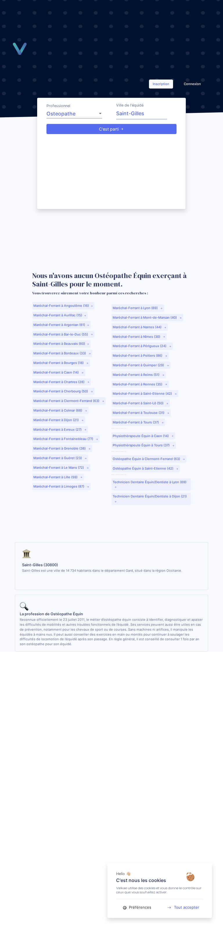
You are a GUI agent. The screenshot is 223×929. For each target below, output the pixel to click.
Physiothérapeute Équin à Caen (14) (141, 436)
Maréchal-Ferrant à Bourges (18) (58, 363)
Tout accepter (186, 907)
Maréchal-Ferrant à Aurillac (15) (57, 315)
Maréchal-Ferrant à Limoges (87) (59, 486)
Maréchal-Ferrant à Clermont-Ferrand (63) (66, 401)
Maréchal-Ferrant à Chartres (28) (59, 382)
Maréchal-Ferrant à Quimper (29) (139, 365)
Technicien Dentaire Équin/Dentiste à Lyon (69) (149, 482)
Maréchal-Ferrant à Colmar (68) (58, 410)
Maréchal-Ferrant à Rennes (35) (138, 384)
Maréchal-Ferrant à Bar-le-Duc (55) (61, 334)
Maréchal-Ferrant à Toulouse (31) (139, 413)
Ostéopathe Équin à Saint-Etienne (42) (143, 468)
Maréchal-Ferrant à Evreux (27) (57, 429)
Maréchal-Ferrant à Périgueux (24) (140, 346)
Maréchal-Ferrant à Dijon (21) (56, 420)
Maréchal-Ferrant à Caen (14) (56, 372)
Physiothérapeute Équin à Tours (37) (141, 445)
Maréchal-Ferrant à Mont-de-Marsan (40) (145, 317)
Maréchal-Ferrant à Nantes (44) (137, 327)
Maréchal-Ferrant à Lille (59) (55, 477)
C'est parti (109, 129)
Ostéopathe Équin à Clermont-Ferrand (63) (147, 459)
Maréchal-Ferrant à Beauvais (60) (59, 344)
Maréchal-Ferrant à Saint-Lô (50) (138, 403)
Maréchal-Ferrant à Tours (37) (136, 422)
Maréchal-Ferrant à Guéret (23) (58, 458)
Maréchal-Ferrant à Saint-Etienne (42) (143, 394)
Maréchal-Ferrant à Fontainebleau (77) (63, 439)
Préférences (139, 907)
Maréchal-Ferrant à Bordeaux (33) (60, 353)
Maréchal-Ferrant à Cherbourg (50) (61, 391)
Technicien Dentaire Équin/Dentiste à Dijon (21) (150, 496)
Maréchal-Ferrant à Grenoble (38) (60, 448)
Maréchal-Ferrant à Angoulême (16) (61, 306)
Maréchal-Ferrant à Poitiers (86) (138, 355)
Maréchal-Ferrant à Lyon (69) (136, 308)
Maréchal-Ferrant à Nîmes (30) (137, 337)
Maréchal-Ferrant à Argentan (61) (59, 325)
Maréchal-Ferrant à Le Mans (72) (59, 468)
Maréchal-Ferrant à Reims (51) (136, 375)
